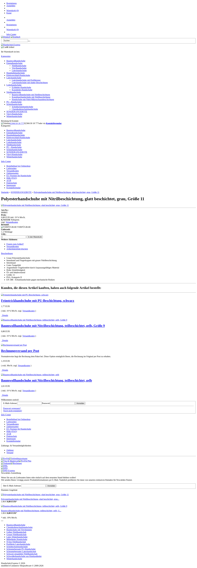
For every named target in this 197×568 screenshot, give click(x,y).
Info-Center (11, 34)
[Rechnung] (16, 463)
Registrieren (11, 3)
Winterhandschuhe (14, 116)
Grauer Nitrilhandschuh (16, 534)
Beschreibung (7, 253)
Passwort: (46, 403)
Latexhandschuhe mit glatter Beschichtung (30, 82)
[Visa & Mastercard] (10, 461)
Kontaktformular (54, 123)
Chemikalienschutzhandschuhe (25, 109)
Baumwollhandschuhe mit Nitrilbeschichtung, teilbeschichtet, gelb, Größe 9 (53, 325)
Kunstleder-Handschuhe (22, 90)
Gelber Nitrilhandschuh (16, 532)
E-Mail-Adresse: (10, 403)
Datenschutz (11, 183)
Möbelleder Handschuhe (16, 539)
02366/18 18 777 (17, 123)
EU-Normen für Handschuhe (18, 175)
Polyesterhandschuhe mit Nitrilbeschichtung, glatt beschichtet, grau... (30, 499)
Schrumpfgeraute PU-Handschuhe (21, 549)
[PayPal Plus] (25, 461)
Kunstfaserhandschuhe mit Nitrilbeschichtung (31, 97)
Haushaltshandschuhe (15, 73)
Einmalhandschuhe (14, 63)
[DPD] (4, 468)
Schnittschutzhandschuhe (22, 107)
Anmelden (10, 6)
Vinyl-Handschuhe (14, 114)
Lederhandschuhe (13, 85)
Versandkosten (12, 171)
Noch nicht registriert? (12, 411)
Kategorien (5, 56)
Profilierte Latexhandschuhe (18, 544)
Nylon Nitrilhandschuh (16, 542)
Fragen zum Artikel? (15, 244)
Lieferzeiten (11, 168)
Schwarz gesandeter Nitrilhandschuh (21, 554)
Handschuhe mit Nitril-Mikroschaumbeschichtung (33, 99)
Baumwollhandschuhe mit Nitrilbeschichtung (31, 94)
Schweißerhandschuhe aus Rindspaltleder (24, 556)
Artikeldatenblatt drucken (17, 249)
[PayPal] (5, 458)
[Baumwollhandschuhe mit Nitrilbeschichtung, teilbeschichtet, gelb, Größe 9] (34, 506)
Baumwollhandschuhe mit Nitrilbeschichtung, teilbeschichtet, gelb (46, 380)
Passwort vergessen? (12, 408)
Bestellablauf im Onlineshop (18, 166)
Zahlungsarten (12, 173)
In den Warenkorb (34, 237)
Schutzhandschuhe (14, 104)
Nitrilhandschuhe (19, 66)
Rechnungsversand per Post (20, 350)
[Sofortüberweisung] (18, 458)
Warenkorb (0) (12, 10)
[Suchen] (29, 41)
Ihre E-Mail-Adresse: (12, 486)
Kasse (9, 13)
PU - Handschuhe (14, 102)
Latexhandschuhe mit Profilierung (26, 80)
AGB (8, 180)
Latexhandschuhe (19, 70)
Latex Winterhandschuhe (16, 537)
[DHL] (4, 466)
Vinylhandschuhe (19, 68)
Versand (9, 452)
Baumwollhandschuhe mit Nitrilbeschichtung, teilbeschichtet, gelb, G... (31, 511)
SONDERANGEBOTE (16, 111)
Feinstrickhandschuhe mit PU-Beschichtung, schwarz (37, 300)
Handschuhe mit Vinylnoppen (19, 530)
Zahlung (10, 450)
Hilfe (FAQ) (11, 178)
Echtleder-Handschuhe (21, 87)
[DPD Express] (8, 470)
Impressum (11, 185)
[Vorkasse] (6, 463)
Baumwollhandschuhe (15, 61)
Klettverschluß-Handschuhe (18, 75)
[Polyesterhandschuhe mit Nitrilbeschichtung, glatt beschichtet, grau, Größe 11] (35, 205)
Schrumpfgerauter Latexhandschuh (21, 551)
